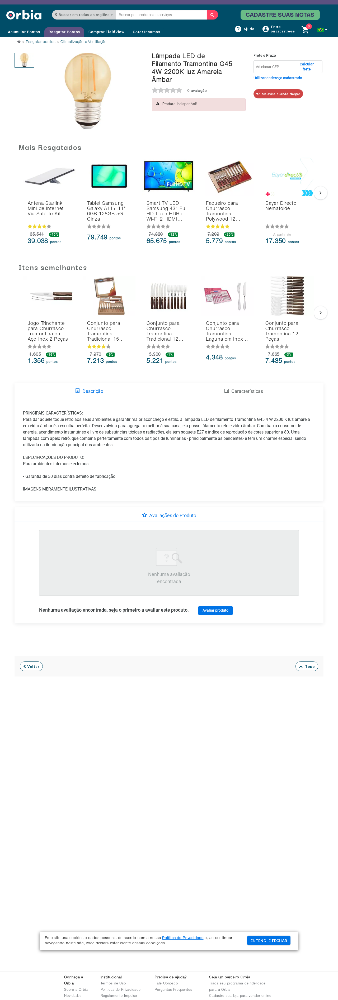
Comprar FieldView (106, 32)
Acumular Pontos (24, 32)
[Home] (23, 15)
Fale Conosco (166, 983)
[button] (322, 29)
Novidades (73, 996)
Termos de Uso (113, 983)
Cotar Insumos (146, 32)
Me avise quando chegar (280, 94)
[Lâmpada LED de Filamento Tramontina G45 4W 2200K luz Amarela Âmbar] (24, 60)
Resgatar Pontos (64, 32)
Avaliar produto (215, 610)
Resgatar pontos (41, 42)
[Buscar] (212, 15)
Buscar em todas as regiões (84, 15)
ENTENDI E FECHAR (269, 940)
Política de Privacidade (182, 938)
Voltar (33, 666)
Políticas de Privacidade (121, 990)
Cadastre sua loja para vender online (240, 996)
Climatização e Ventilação (83, 42)
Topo (309, 666)
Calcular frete (307, 67)
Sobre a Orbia (76, 990)
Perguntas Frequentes (173, 990)
